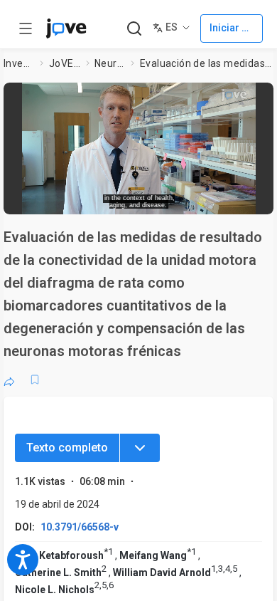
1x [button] (222, 199)
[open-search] (134, 29)
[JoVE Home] (66, 28)
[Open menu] (25, 28)
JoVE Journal (64, 63)
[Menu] (140, 448)
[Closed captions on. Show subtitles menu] (249, 198)
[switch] (160, 199)
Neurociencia (110, 63)
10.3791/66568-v (79, 527)
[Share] (9, 379)
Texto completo (67, 447)
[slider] (85, 199)
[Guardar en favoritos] (34, 379)
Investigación (19, 63)
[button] (260, 96)
